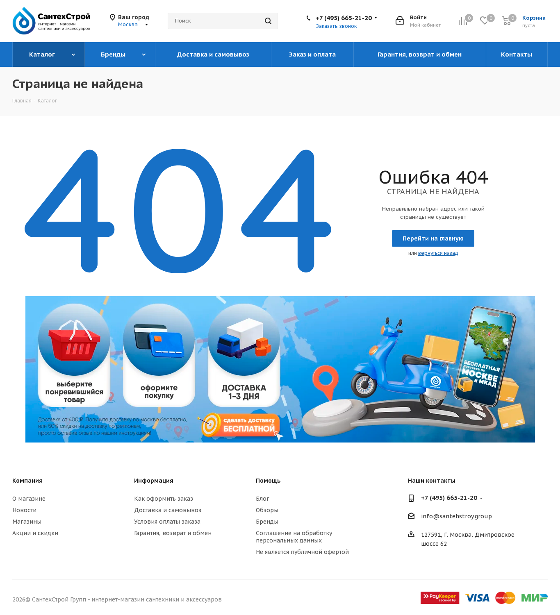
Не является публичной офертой (302, 552)
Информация (153, 480)
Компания (27, 480)
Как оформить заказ (163, 498)
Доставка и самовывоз (167, 510)
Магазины (26, 521)
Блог (262, 498)
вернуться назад (438, 253)
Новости (24, 510)
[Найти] (268, 21)
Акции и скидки (35, 533)
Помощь (268, 480)
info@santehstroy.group (456, 516)
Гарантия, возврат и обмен (173, 533)
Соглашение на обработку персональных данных (294, 536)
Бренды (267, 521)
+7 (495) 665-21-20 (344, 18)
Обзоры (267, 510)
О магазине (29, 498)
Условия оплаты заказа (167, 521)
